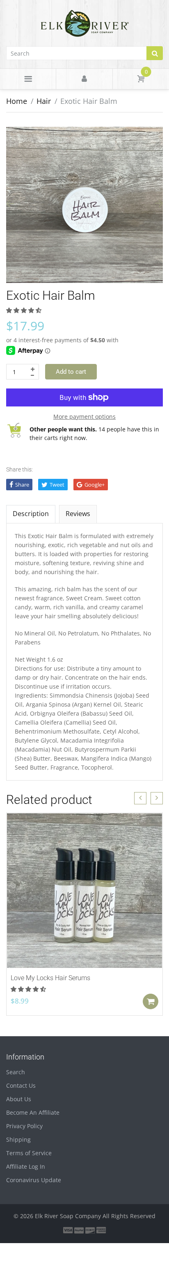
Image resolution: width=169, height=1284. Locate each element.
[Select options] (150, 1001)
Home (16, 101)
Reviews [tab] (78, 513)
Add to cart (71, 371)
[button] (24, 310)
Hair (44, 101)
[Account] (84, 79)
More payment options (84, 416)
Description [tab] (31, 513)
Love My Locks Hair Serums (50, 978)
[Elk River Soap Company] (85, 22)
